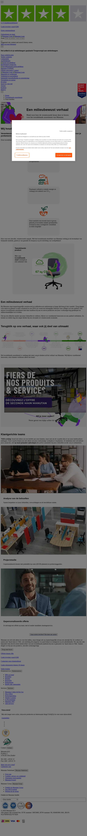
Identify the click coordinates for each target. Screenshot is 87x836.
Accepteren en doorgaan (63, 155)
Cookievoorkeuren (22, 155)
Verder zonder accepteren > (66, 131)
